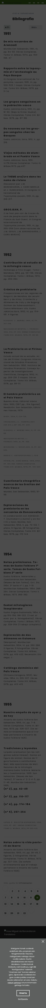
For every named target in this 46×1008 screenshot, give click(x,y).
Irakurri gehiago (14, 982)
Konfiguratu (23, 999)
